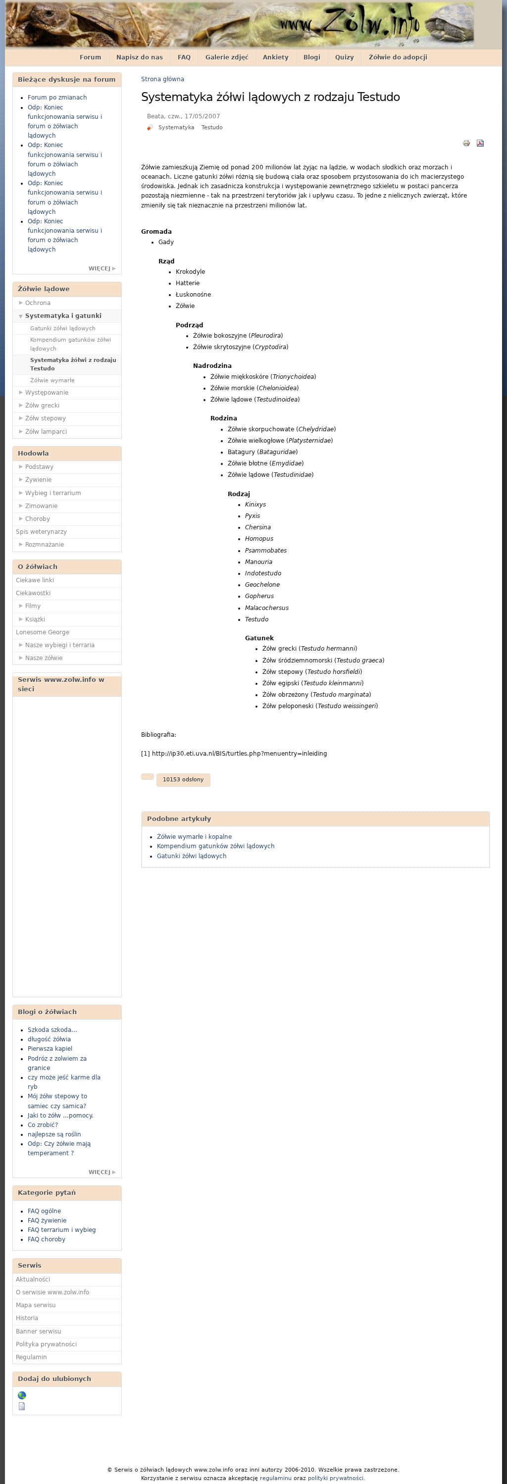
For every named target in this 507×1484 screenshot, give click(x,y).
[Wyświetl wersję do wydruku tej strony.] (466, 143)
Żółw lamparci (46, 431)
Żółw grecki (42, 405)
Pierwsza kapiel (50, 1048)
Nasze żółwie (43, 658)
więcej (99, 268)
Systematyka (176, 127)
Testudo (212, 127)
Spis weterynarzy (41, 531)
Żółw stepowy (45, 418)
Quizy (344, 57)
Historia (27, 1318)
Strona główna (162, 79)
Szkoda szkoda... (52, 1029)
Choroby (37, 518)
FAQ (184, 57)
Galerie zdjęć (227, 57)
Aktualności (33, 1279)
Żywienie (38, 479)
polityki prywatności (335, 1478)
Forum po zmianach (57, 97)
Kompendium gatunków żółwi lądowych (70, 344)
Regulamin (31, 1357)
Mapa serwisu (36, 1305)
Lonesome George (42, 632)
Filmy (33, 606)
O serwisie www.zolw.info (52, 1292)
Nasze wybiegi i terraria (60, 645)
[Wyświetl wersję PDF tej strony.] (480, 143)
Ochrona (38, 303)
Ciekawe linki (35, 580)
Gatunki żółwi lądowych (63, 328)
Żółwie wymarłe (52, 380)
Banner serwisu (38, 1331)
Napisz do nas (139, 57)
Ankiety (276, 57)
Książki (35, 619)
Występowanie (46, 392)
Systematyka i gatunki (63, 315)
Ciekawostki (33, 593)
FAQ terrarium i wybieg (62, 1230)
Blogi (312, 57)
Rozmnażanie (44, 544)
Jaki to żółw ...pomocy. (61, 1115)
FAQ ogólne (44, 1211)
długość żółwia (49, 1039)
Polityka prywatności (46, 1344)
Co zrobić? (43, 1125)
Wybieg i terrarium (53, 493)
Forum (90, 57)
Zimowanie (41, 506)
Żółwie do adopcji (398, 57)
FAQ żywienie (47, 1220)
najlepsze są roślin (54, 1134)
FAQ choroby (46, 1239)
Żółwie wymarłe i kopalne (194, 836)
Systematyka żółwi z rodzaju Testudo (73, 364)
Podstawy (39, 466)
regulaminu (276, 1478)
